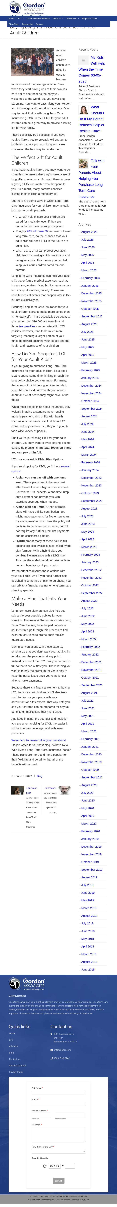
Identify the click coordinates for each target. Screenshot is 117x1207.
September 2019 (91, 869)
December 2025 (91, 293)
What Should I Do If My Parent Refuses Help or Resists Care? (91, 119)
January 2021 (90, 746)
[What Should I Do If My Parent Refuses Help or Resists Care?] (83, 110)
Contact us (14, 1059)
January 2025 (90, 377)
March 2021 (88, 731)
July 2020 (87, 792)
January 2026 (90, 285)
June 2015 (88, 969)
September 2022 (91, 593)
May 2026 (87, 255)
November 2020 (91, 762)
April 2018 (87, 946)
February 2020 (90, 831)
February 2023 (90, 554)
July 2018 (87, 923)
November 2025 (91, 301)
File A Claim (14, 24)
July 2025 (87, 331)
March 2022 (88, 639)
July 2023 (87, 516)
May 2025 (87, 347)
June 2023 (88, 523)
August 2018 (89, 915)
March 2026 (88, 270)
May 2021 (87, 716)
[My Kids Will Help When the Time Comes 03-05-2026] (83, 60)
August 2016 (89, 961)
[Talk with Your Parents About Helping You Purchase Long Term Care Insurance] (83, 163)
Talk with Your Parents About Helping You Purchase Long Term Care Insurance (91, 178)
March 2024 (88, 454)
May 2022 (87, 623)
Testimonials (27, 24)
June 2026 (88, 247)
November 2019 (91, 854)
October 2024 (90, 401)
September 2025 (91, 316)
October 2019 (90, 862)
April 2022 (87, 631)
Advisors (13, 1046)
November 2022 (91, 577)
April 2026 (87, 262)
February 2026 (90, 278)
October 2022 (90, 585)
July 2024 (87, 424)
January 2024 (90, 470)
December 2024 (91, 385)
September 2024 (91, 408)
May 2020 (87, 808)
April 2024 (87, 447)
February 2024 (90, 462)
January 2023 (90, 562)
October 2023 (90, 493)
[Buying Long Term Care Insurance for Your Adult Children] (32, 75)
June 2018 (88, 931)
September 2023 (91, 500)
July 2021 (87, 700)
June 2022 (88, 616)
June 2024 (88, 431)
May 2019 (87, 900)
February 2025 (90, 370)
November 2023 (91, 485)
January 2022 (90, 654)
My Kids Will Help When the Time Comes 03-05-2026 (91, 69)
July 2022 (87, 608)
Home (12, 1033)
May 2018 (87, 938)
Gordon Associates (27, 8)
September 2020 (91, 777)
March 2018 (88, 954)
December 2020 (91, 754)
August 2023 (89, 508)
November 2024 (91, 393)
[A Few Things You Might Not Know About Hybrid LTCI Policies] (64, 794)
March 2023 (88, 547)
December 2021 (91, 662)
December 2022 (91, 570)
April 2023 (87, 539)
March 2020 (88, 823)
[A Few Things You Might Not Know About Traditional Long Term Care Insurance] (17, 794)
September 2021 (91, 685)
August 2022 (89, 600)
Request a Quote (89, 18)
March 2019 (88, 908)
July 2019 (87, 885)
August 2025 (89, 324)
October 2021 (90, 677)
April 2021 (87, 723)
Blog (40, 776)
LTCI (11, 1039)
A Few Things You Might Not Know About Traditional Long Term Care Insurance (32, 812)
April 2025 (87, 354)
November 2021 (91, 669)
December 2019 (91, 846)
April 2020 (87, 815)
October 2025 (90, 308)
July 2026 (87, 239)
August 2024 (89, 416)
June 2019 (88, 892)
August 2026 (89, 231)
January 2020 (90, 838)
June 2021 (88, 708)
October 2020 (90, 769)
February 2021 (90, 739)
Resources (71, 18)
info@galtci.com (62, 1049)
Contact (39, 24)
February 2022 (90, 646)
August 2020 (89, 785)
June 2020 (88, 800)
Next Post (50, 788)
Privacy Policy (16, 1072)
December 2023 (91, 477)
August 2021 (89, 692)
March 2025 (88, 362)
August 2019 (89, 877)
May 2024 (87, 439)
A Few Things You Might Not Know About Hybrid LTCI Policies (50, 802)
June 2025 (88, 339)
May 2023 (87, 531)
